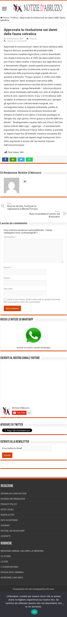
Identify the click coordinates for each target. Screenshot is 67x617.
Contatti (5, 536)
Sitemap (5, 525)
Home (5, 17)
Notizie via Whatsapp (13, 530)
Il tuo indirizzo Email (12, 448)
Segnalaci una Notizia (13, 493)
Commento (10, 237)
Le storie (6, 556)
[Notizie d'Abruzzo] (33, 8)
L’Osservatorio (9, 567)
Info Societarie (9, 520)
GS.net (28, 589)
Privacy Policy (9, 504)
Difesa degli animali (12, 572)
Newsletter (7, 515)
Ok (34, 611)
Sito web (8, 288)
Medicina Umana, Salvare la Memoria (22, 551)
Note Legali (7, 509)
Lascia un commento (17, 41)
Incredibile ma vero (12, 577)
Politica (14, 17)
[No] (62, 604)
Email (7, 278)
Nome (7, 267)
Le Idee (4, 561)
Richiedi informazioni (13, 499)
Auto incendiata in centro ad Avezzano (44, 214)
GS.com (50, 589)
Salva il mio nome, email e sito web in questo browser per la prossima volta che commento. (32, 300)
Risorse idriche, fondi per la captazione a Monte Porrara (22, 206)
